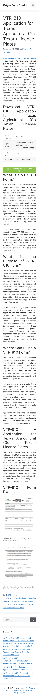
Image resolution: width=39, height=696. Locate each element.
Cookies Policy (15, 690)
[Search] (33, 619)
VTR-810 (32, 59)
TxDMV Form (11, 595)
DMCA (24, 690)
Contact (22, 693)
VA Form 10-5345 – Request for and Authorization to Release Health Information (18, 675)
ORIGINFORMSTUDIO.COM (14, 59)
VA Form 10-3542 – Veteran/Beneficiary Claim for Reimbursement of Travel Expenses (18, 660)
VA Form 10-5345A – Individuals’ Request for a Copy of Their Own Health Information (16, 652)
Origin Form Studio (15, 5)
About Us (24, 688)
